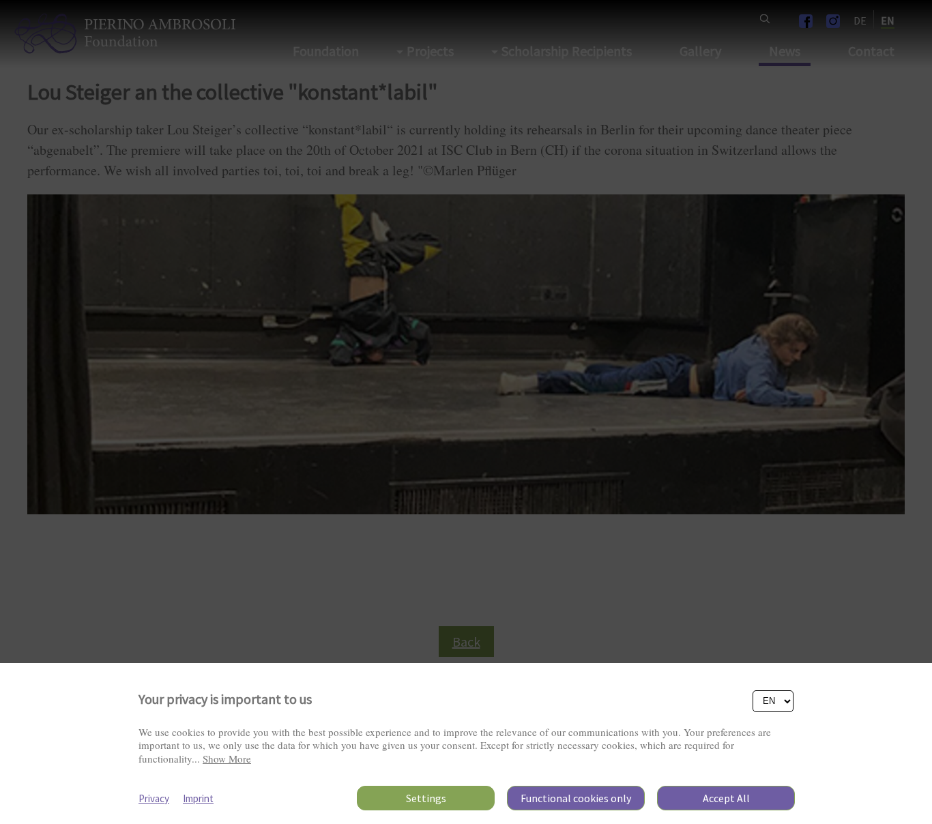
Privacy (154, 798)
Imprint (198, 798)
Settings (426, 798)
